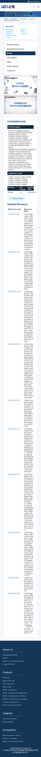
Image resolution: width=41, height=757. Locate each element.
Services (14, 19)
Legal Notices (15, 748)
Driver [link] (32, 19)
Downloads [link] (23, 19)
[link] (6, 19)
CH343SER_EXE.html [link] (11, 20)
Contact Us (26, 748)
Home (6, 19)
